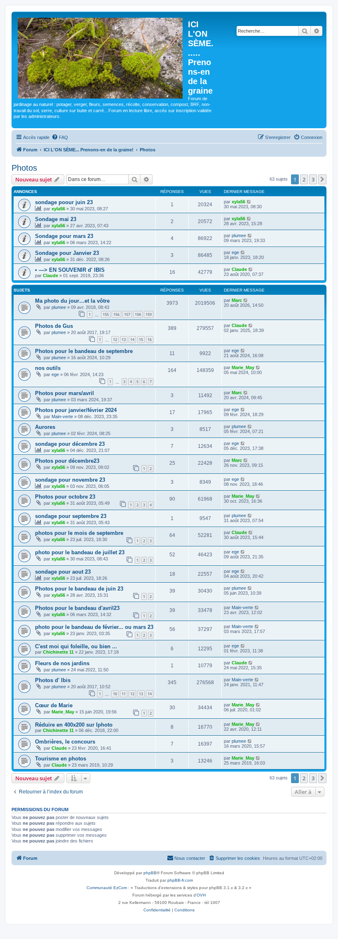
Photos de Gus (54, 326)
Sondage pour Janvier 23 (67, 253)
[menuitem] (60, 137)
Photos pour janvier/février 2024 (76, 410)
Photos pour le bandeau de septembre (84, 351)
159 (149, 314)
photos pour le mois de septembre (79, 533)
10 (115, 694)
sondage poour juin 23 (64, 202)
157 (127, 314)
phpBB (150, 873)
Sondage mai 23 (55, 219)
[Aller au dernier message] (249, 201)
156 (116, 314)
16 (150, 339)
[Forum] (101, 56)
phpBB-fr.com (180, 880)
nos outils (48, 368)
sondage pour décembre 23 (70, 444)
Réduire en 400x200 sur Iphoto (74, 725)
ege (235, 252)
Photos (24, 167)
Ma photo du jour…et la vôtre (72, 301)
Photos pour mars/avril (64, 393)
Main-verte (62, 416)
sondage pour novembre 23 (70, 480)
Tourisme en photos (60, 758)
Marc (237, 300)
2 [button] (304, 179)
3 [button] (313, 179)
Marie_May (243, 367)
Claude (50, 275)
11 (124, 694)
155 (106, 314)
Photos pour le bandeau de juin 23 (79, 589)
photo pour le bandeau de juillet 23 (79, 552)
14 (132, 339)
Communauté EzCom (107, 887)
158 (138, 314)
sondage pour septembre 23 (70, 516)
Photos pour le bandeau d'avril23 (77, 608)
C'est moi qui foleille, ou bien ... (76, 646)
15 (141, 339)
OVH (201, 895)
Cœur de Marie (54, 705)
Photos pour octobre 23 (65, 497)
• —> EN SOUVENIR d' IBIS (70, 270)
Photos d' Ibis (52, 680)
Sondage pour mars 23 (64, 236)
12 (115, 339)
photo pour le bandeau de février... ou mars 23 (94, 627)
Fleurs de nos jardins (62, 663)
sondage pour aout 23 (63, 572)
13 (124, 339)
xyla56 (58, 208)
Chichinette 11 (58, 652)
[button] (322, 179)
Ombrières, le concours (65, 742)
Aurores (45, 427)
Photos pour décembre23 (67, 461)
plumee (239, 235)
